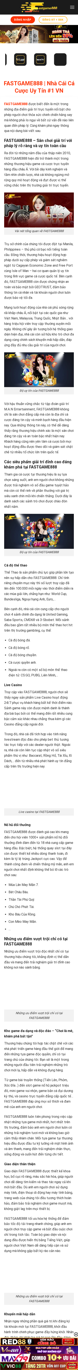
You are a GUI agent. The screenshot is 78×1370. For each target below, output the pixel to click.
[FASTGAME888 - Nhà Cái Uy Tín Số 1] (39, 7)
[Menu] (72, 7)
